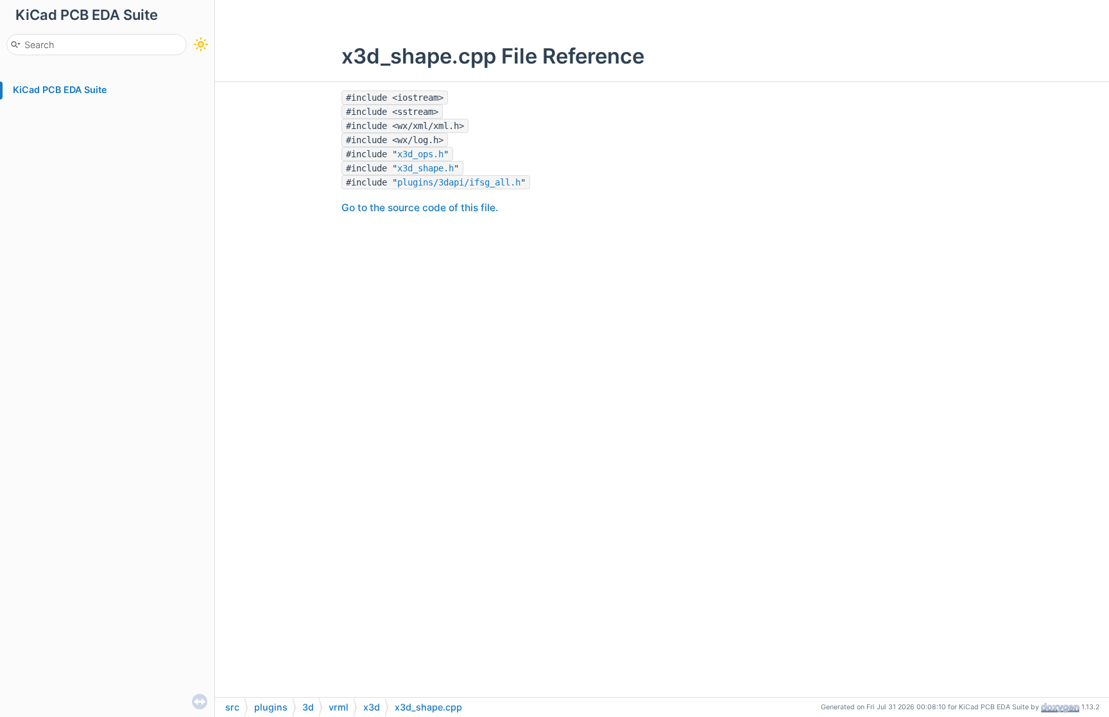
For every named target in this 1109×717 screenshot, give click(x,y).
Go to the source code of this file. (419, 208)
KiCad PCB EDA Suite (60, 89)
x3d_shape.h (425, 168)
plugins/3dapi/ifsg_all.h (458, 182)
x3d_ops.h (420, 154)
